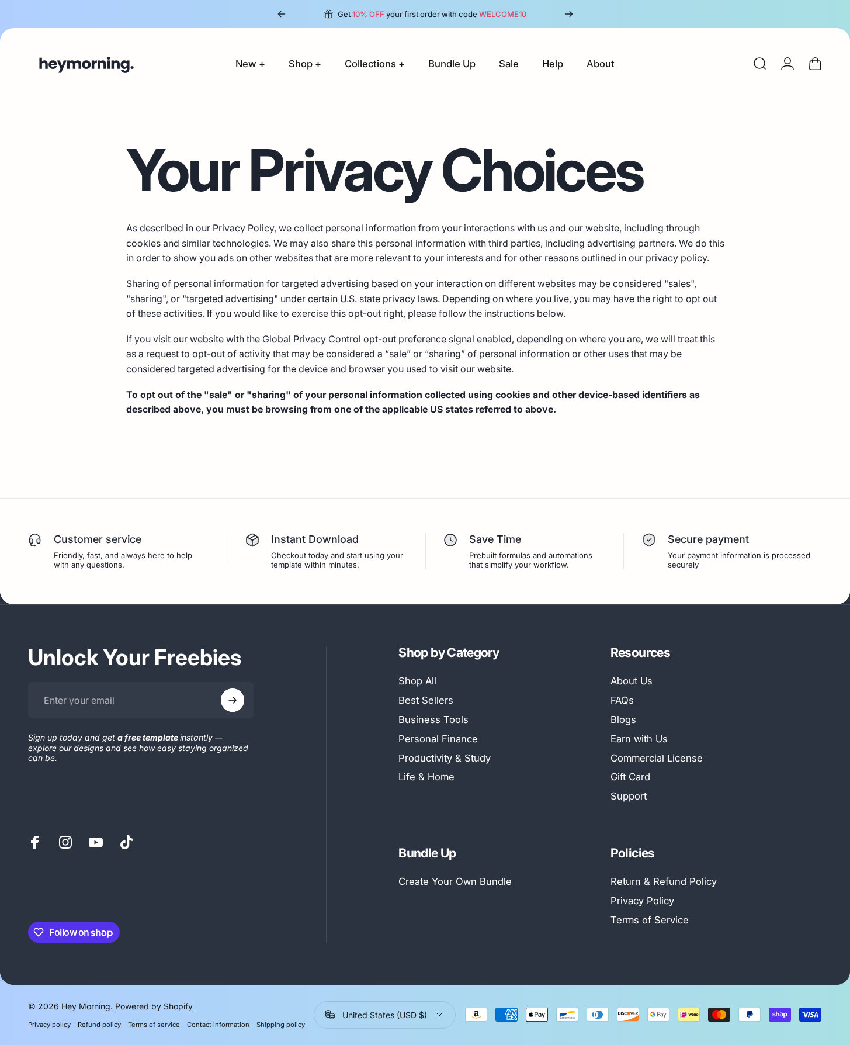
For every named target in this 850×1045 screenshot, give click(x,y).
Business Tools (433, 719)
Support (628, 796)
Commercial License (656, 758)
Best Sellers (425, 700)
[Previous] (281, 14)
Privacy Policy (642, 900)
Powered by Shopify (154, 1006)
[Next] (569, 14)
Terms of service (154, 1024)
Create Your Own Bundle (455, 881)
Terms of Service (649, 920)
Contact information (218, 1024)
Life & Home (426, 777)
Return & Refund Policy (663, 881)
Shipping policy (280, 1024)
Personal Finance (438, 739)
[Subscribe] (232, 700)
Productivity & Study (444, 758)
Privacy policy (49, 1024)
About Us (631, 681)
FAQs (622, 700)
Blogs (623, 719)
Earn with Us (639, 739)
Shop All (417, 681)
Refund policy (99, 1024)
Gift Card (630, 777)
